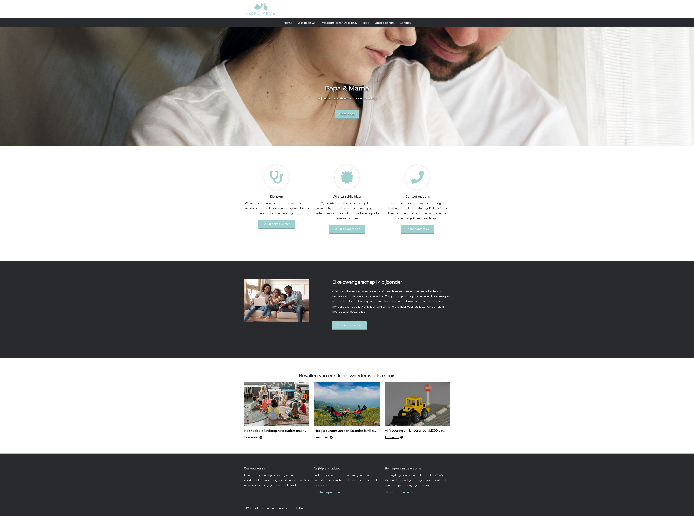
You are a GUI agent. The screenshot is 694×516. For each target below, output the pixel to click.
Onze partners (384, 22)
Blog (366, 22)
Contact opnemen (327, 492)
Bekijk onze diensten (276, 224)
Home (288, 22)
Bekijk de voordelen (347, 229)
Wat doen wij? (307, 22)
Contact (405, 22)
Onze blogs (347, 114)
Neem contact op (417, 229)
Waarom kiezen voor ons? (339, 22)
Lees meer (251, 437)
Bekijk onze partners (399, 492)
